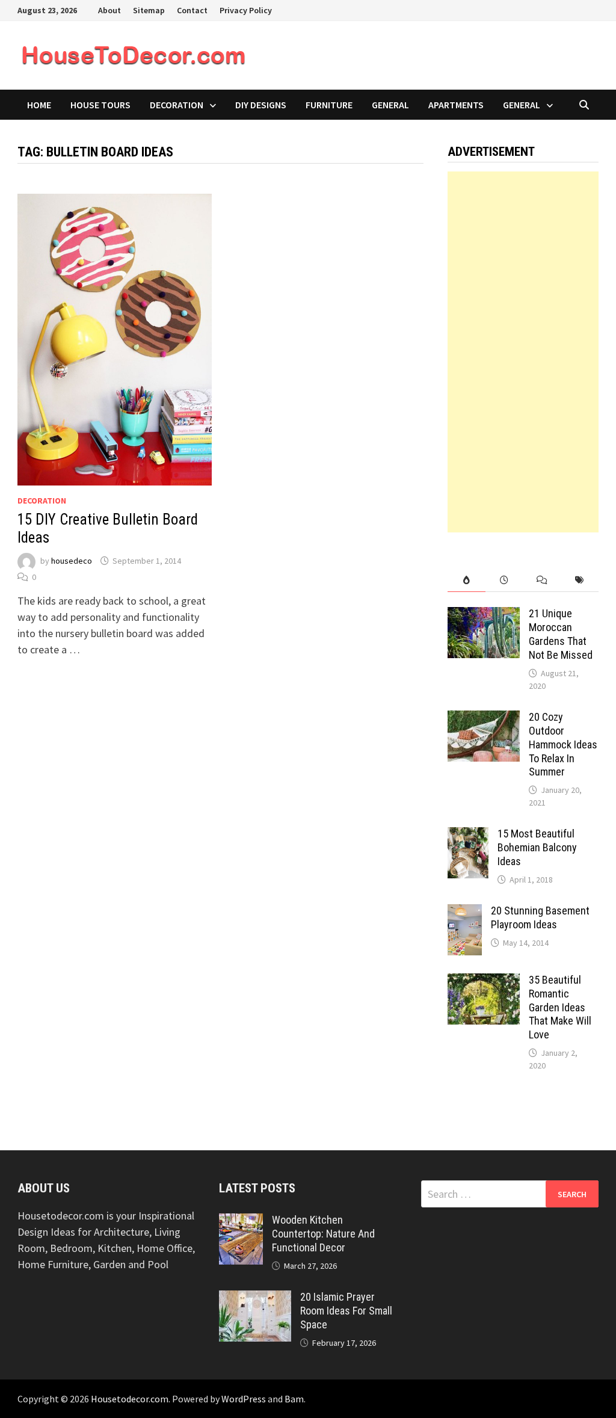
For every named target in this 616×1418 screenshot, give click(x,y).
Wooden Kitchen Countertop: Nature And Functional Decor (323, 1233)
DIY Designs (260, 105)
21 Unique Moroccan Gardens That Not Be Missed (561, 634)
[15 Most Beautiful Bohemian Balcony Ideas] (468, 835)
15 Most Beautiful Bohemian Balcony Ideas (537, 847)
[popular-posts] (466, 580)
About (109, 10)
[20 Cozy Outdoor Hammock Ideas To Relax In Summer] (484, 719)
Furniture (329, 105)
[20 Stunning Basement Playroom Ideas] (465, 912)
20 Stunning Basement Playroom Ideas (540, 917)
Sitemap (149, 10)
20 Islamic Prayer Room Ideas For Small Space (346, 1310)
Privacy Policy (246, 10)
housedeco (71, 560)
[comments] (542, 580)
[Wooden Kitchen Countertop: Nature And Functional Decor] (241, 1221)
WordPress (243, 1399)
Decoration (176, 105)
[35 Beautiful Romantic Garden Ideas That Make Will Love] (484, 981)
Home (39, 105)
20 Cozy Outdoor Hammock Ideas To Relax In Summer (563, 744)
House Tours (100, 105)
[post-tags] (580, 580)
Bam (294, 1399)
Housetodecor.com (129, 1399)
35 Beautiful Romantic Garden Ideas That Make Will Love (560, 1007)
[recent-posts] (504, 580)
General (390, 105)
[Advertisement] (523, 351)
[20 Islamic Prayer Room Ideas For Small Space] (255, 1298)
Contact (192, 10)
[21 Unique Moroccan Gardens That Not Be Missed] (484, 615)
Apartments (456, 105)
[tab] (466, 580)
